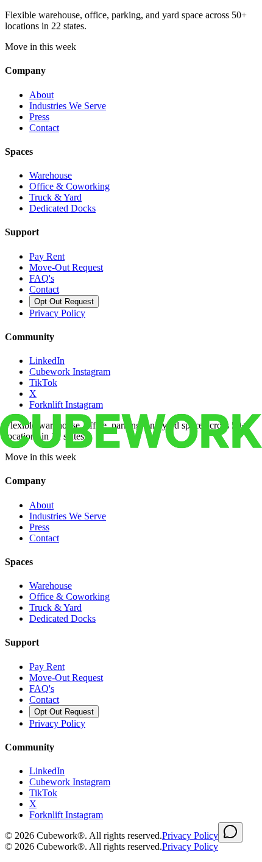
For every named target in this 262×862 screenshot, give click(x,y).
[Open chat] (230, 832)
